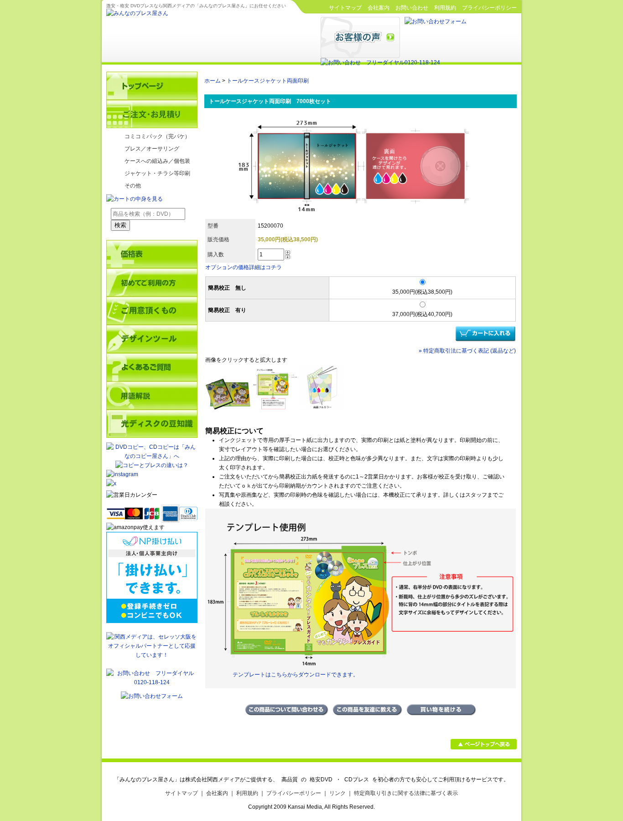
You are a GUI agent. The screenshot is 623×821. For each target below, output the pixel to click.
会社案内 (378, 8)
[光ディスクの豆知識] (151, 424)
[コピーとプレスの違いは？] (151, 465)
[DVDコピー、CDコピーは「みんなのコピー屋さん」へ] (151, 456)
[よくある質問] (151, 367)
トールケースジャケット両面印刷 (268, 81)
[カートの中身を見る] (134, 199)
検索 (120, 225)
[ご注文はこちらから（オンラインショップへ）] (151, 114)
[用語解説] (151, 395)
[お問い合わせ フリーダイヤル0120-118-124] (380, 62)
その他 (133, 185)
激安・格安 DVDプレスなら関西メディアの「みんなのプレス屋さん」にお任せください (196, 5)
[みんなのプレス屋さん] (137, 13)
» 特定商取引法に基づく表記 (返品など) (467, 351)
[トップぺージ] (151, 86)
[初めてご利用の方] (151, 282)
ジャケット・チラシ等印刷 (157, 173)
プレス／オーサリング (152, 148)
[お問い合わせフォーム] (436, 21)
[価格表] (151, 254)
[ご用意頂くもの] (151, 310)
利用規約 (445, 8)
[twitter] (151, 483)
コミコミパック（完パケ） (157, 136)
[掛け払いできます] (151, 621)
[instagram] (122, 474)
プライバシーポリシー (489, 8)
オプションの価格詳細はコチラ (243, 267)
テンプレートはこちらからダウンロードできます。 (295, 674)
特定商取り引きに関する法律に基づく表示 (406, 793)
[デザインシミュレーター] (151, 339)
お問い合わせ (411, 8)
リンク (337, 793)
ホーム (212, 81)
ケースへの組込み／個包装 (157, 161)
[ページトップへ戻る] (484, 747)
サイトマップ (345, 8)
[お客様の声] (360, 56)
